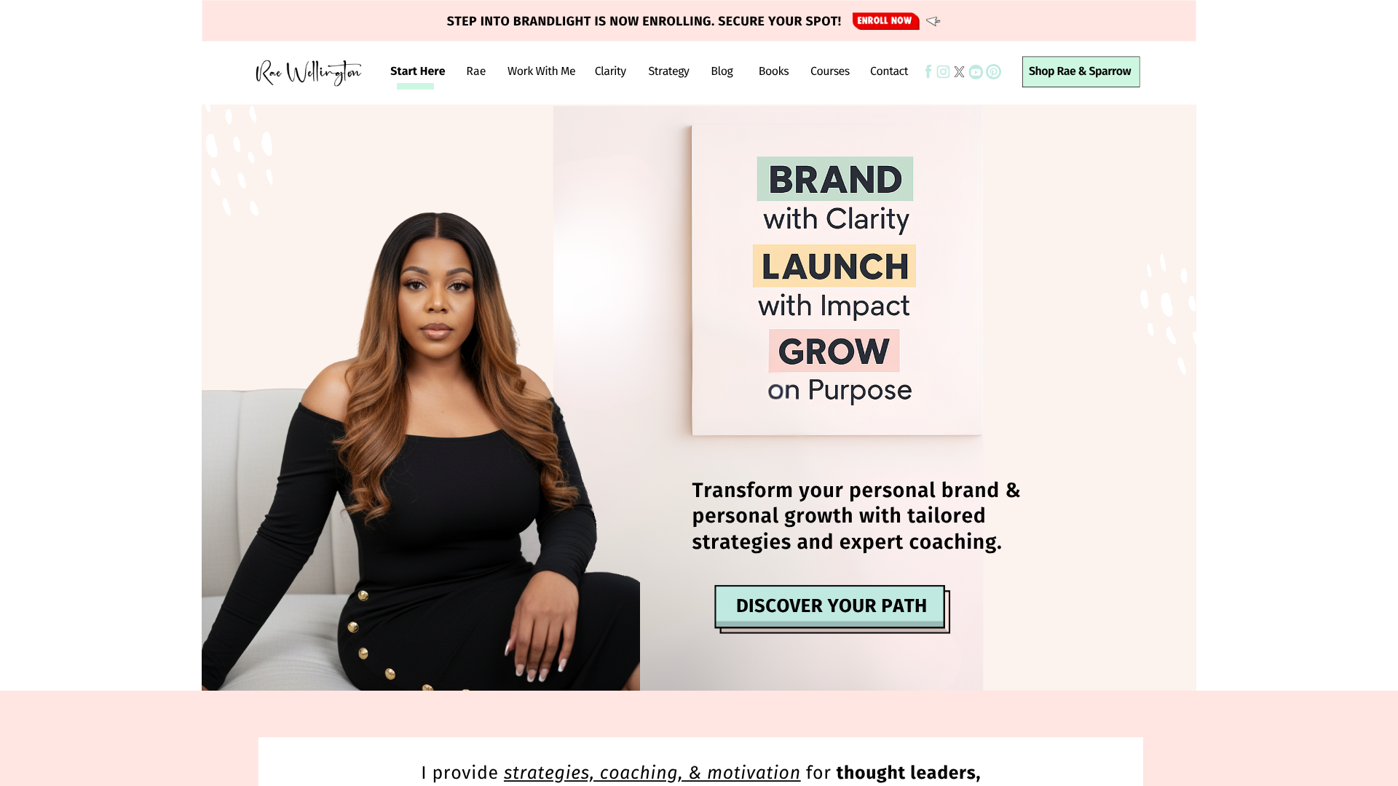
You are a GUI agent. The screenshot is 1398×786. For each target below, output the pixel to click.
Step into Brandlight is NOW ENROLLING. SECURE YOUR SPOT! (644, 21)
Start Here (417, 72)
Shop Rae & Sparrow (1080, 72)
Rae (476, 72)
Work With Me (541, 72)
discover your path (832, 606)
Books (774, 72)
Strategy (669, 72)
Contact (889, 72)
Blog (721, 72)
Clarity (610, 72)
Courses (830, 72)
